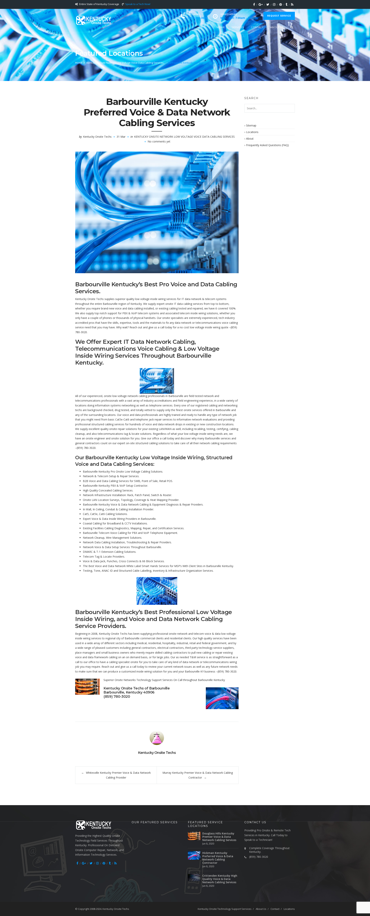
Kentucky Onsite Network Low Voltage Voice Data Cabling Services (125, 62)
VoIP (134, 313)
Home (221, 27)
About (250, 138)
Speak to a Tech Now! (137, 4)
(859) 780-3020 (86, 448)
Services (238, 27)
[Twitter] (268, 4)
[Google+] (260, 4)
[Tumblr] (286, 4)
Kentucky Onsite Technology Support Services (224, 909)
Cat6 (126, 419)
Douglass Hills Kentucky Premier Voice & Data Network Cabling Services (219, 837)
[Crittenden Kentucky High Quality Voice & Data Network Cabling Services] (194, 877)
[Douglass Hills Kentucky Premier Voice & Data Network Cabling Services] (194, 836)
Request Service (279, 15)
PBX (125, 313)
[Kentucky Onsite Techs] (93, 20)
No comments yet (159, 141)
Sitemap (251, 125)
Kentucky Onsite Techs (97, 136)
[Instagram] (274, 4)
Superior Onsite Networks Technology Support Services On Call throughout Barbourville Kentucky (164, 680)
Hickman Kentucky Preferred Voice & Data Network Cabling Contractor (217, 857)
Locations (252, 132)
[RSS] (292, 4)
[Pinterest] (280, 4)
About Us (277, 27)
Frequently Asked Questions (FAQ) (267, 145)
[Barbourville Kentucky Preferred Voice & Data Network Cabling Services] (157, 212)
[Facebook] (254, 4)
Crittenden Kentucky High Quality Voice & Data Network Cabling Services (219, 879)
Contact (257, 27)
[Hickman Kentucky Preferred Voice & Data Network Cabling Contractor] (194, 855)
